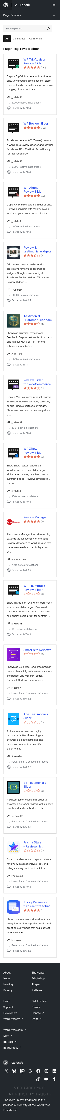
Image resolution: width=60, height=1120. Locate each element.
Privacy (7, 990)
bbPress (10, 1041)
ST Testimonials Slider (35, 784)
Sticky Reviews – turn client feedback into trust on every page (38, 904)
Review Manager (35, 517)
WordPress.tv (13, 1019)
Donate (38, 1013)
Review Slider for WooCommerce (37, 382)
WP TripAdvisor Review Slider (35, 61)
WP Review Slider (36, 123)
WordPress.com (14, 1030)
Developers (10, 1013)
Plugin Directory (12, 15)
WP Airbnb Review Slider (33, 189)
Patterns (37, 990)
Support (8, 1007)
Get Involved (40, 1001)
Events (36, 1007)
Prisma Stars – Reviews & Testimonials (33, 844)
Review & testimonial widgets (38, 249)
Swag (37, 1019)
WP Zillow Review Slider (33, 450)
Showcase (38, 972)
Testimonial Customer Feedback (38, 318)
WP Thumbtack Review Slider (34, 587)
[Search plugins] (48, 28)
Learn (6, 1001)
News (6, 978)
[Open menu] (54, 5)
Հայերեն (17, 1062)
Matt (8, 1035)
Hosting (8, 984)
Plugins (36, 984)
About (7, 972)
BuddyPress (12, 1047)
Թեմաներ (38, 978)
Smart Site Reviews (37, 650)
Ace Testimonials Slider (36, 716)
